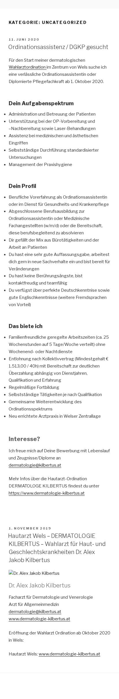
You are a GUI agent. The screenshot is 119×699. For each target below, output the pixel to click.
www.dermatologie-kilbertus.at (39, 618)
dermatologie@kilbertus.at (35, 465)
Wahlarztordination (28, 67)
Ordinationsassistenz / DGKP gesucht (58, 47)
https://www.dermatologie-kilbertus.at (47, 493)
